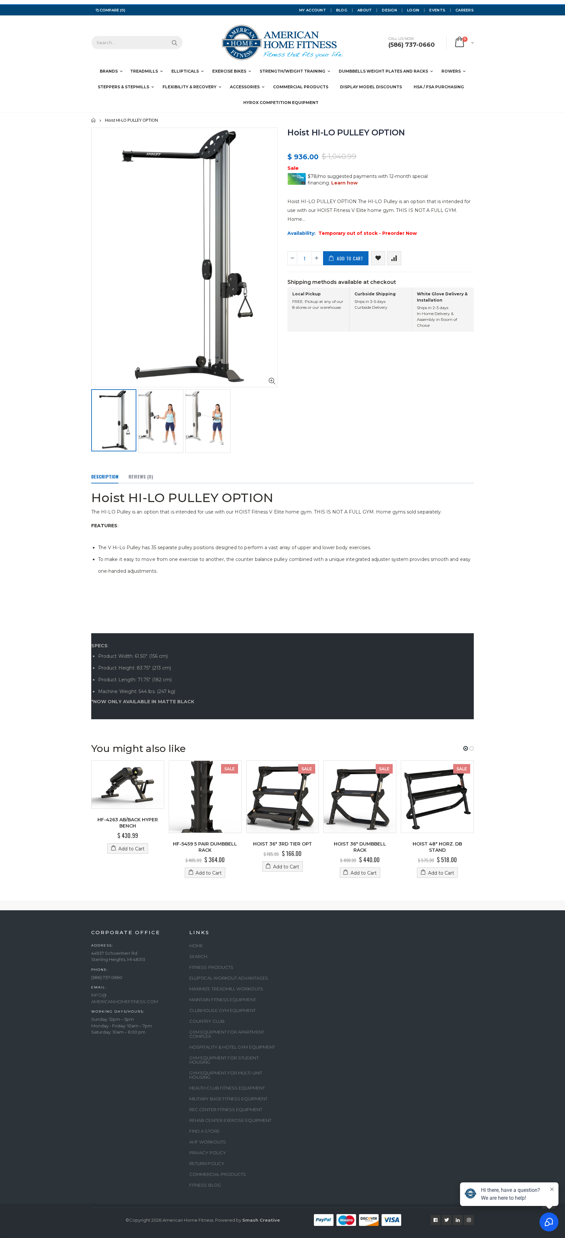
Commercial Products (217, 1174)
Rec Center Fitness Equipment (225, 1109)
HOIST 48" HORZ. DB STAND (437, 847)
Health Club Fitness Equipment (227, 1087)
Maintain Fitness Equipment (222, 999)
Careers (464, 10)
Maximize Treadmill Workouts (226, 988)
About (364, 10)
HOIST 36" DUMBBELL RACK (360, 847)
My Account (312, 10)
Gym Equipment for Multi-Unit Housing (225, 1075)
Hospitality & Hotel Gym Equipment (232, 1047)
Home (93, 120)
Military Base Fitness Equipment (228, 1098)
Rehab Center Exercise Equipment (230, 1120)
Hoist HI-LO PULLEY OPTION (346, 132)
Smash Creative (261, 1220)
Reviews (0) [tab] (140, 476)
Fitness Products (211, 967)
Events (437, 10)
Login (413, 10)
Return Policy (206, 1163)
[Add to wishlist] (378, 258)
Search (174, 42)
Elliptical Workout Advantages (228, 978)
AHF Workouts (207, 1141)
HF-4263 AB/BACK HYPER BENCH (127, 823)
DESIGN (389, 10)
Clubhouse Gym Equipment (222, 1010)
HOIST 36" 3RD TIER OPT (282, 844)
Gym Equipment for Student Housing (224, 1060)
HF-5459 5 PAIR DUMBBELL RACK (205, 847)
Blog (341, 10)
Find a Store (204, 1131)
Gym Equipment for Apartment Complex (226, 1034)
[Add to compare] (394, 258)
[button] (466, 748)
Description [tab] (104, 476)
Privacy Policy (207, 1152)
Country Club (207, 1021)
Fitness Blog (205, 1185)
